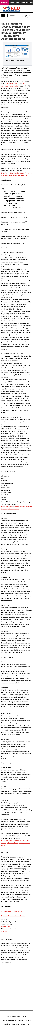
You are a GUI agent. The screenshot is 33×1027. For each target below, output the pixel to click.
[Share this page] (30, 15)
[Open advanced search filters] (26, 16)
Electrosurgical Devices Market (11, 911)
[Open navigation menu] (3, 15)
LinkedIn (4, 931)
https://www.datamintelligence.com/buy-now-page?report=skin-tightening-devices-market (15, 843)
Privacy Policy (25, 1024)
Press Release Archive (19, 1017)
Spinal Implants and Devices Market (13, 916)
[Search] (22, 16)
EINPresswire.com (11, 83)
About (8, 1017)
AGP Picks (4, 2)
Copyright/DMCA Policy (11, 1024)
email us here (5, 926)
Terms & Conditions (24, 1020)
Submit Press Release (9, 1020)
